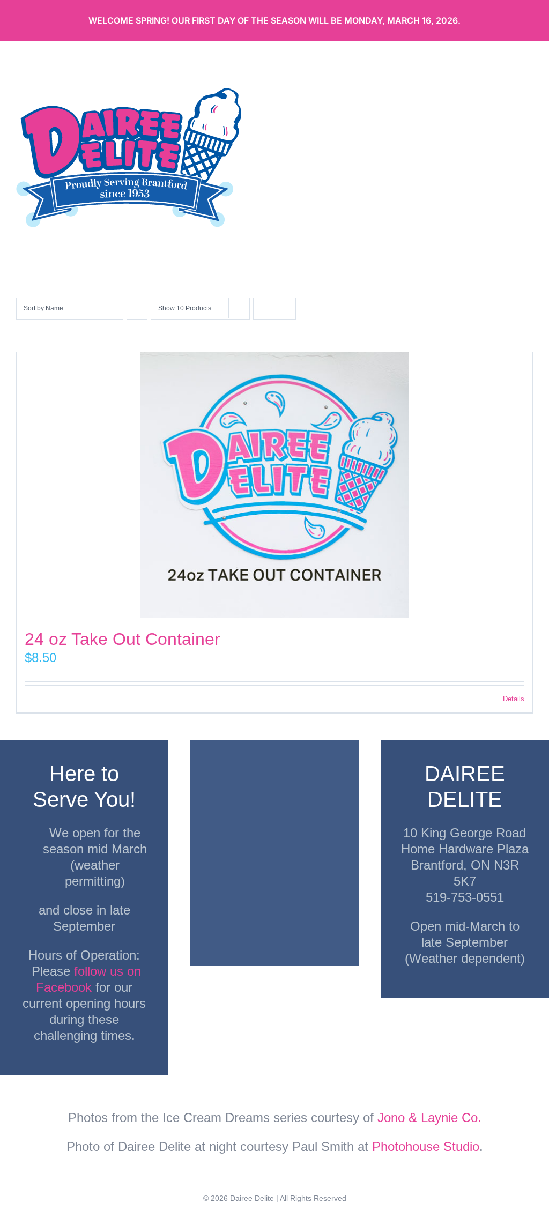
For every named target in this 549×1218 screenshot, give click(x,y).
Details (513, 699)
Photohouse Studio (425, 1146)
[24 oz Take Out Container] (274, 485)
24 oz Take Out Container (122, 639)
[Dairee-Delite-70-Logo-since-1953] (128, 93)
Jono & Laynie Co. (429, 1117)
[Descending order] (137, 309)
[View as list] (284, 308)
